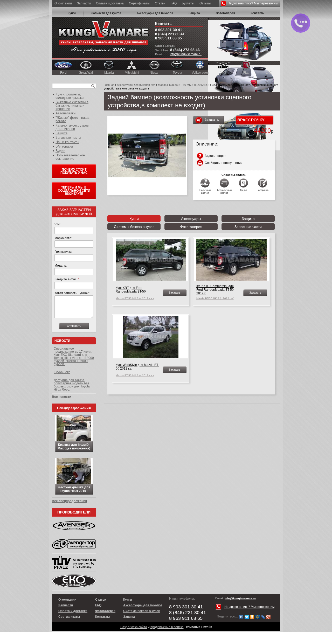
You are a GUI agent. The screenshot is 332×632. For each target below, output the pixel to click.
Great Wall (86, 72)
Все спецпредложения (69, 501)
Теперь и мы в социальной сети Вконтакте (74, 191)
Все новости (61, 397)
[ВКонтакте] (241, 617)
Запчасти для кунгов (106, 13)
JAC (269, 72)
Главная (109, 84)
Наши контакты (67, 142)
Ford (63, 72)
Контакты (258, 13)
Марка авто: (63, 238)
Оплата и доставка (110, 3)
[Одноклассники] (252, 617)
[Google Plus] (268, 617)
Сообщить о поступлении (224, 163)
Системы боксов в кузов (134, 227)
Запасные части (248, 227)
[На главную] (103, 37)
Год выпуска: (63, 251)
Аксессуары (191, 219)
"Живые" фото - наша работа (72, 119)
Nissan (155, 72)
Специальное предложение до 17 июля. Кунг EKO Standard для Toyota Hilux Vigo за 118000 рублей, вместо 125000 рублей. (74, 356)
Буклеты (188, 3)
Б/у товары (64, 146)
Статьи (160, 3)
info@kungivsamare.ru (186, 54)
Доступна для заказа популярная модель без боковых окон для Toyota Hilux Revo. (72, 384)
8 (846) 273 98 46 (185, 50)
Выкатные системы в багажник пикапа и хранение (72, 105)
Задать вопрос (215, 156)
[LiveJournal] (263, 617)
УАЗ (223, 72)
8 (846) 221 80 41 (170, 34)
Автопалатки (65, 113)
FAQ (174, 3)
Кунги (72, 13)
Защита (194, 13)
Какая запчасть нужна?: (71, 293)
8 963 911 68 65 (168, 38)
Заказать (212, 120)
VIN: (57, 224)
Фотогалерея (225, 13)
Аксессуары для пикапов (155, 13)
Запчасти (84, 3)
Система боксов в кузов (141, 611)
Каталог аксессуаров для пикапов (72, 127)
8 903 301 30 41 (168, 30)
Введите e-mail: (66, 279)
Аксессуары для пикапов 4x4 (136, 84)
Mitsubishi (132, 72)
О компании (63, 3)
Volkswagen (200, 72)
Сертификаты (139, 3)
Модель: (60, 265)
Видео (60, 150)
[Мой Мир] (257, 617)
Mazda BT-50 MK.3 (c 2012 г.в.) (189, 84)
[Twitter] (247, 617)
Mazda (109, 72)
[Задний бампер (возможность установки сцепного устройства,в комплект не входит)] (147, 155)
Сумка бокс (62, 372)
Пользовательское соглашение (70, 157)
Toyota (177, 72)
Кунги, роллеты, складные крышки (70, 96)
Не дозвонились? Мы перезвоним (252, 3)
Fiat (245, 72)
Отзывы (205, 3)
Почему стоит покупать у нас (74, 171)
